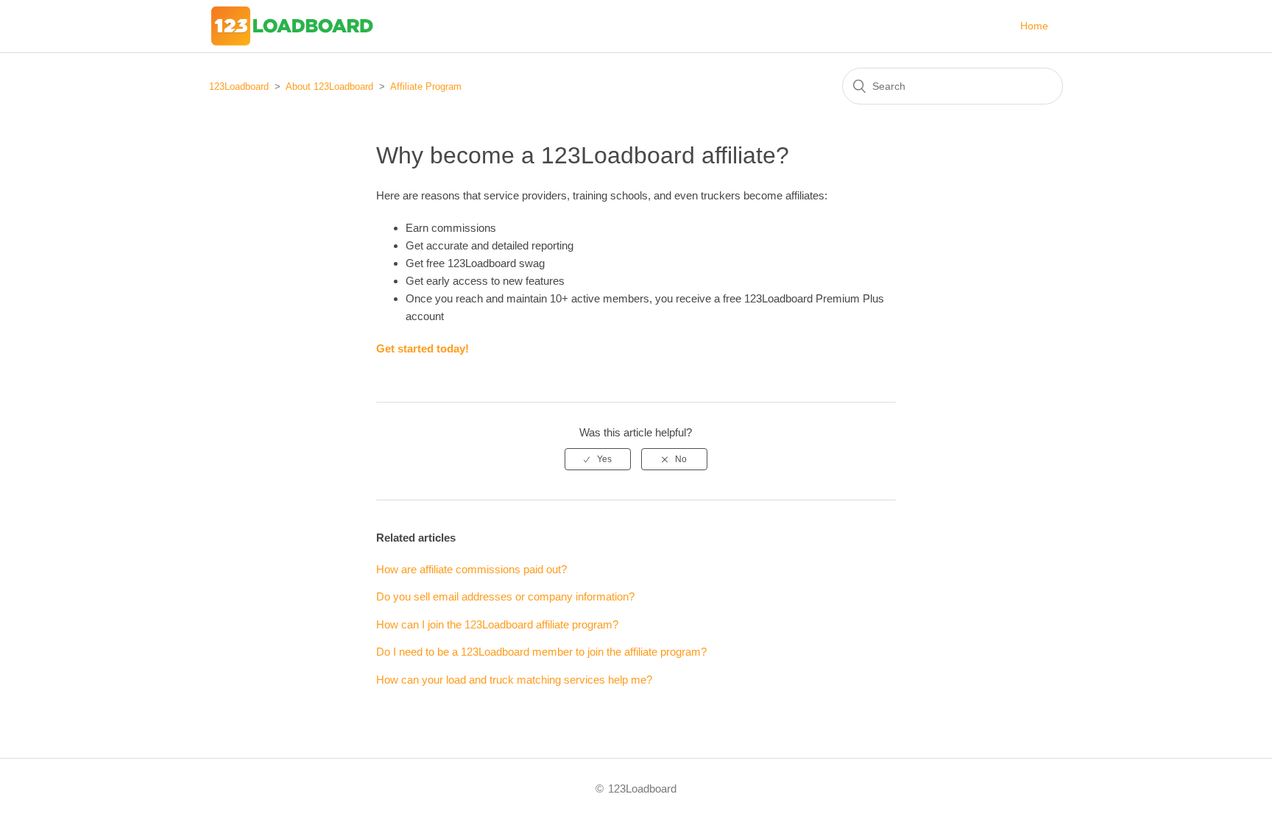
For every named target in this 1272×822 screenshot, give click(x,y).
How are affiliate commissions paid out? (471, 569)
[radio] (598, 459)
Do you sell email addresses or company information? (505, 596)
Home (1034, 26)
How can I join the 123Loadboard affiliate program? (497, 624)
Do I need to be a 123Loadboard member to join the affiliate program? (541, 651)
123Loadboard (239, 86)
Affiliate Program (426, 86)
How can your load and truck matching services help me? (514, 679)
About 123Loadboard (329, 86)
